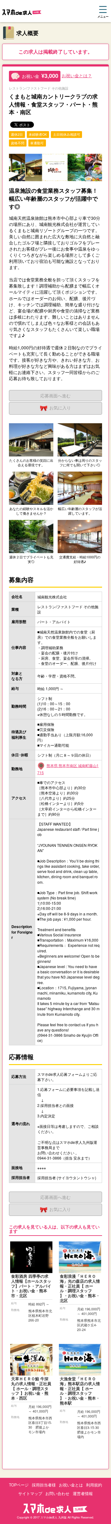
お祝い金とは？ (77, 75)
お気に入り (60, 407)
